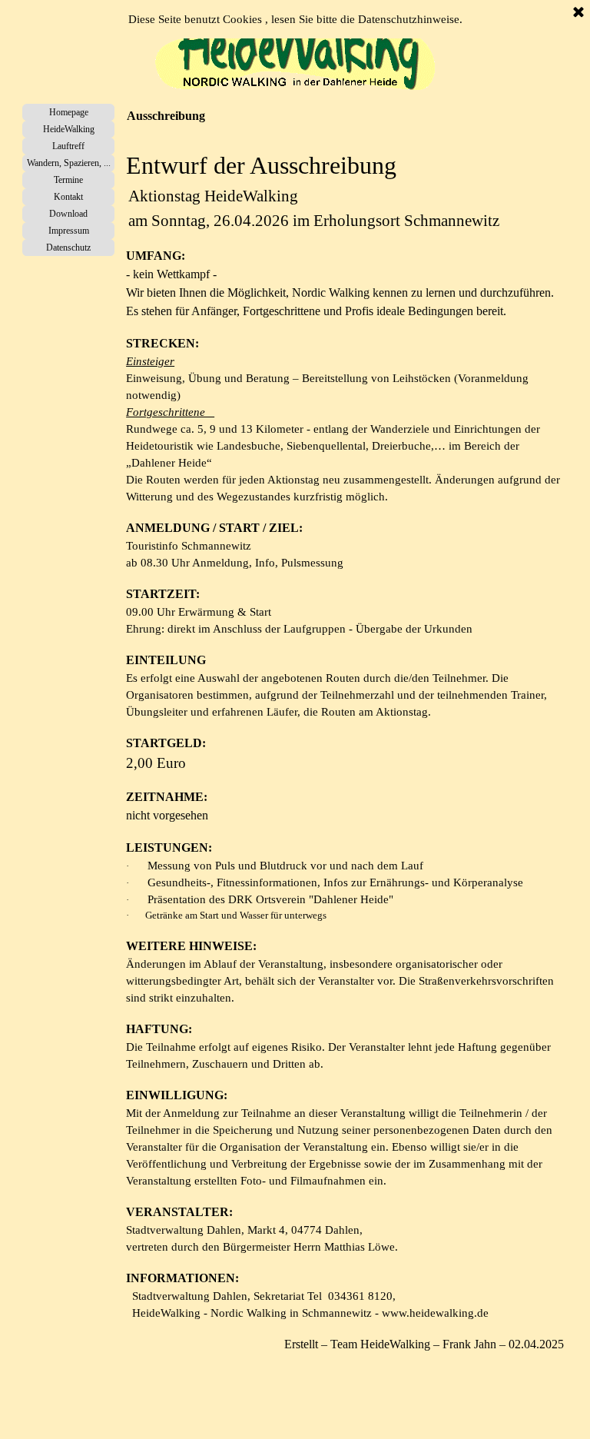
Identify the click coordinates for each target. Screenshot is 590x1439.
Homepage (68, 112)
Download (68, 213)
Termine (68, 179)
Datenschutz (68, 247)
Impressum (68, 230)
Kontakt (68, 196)
